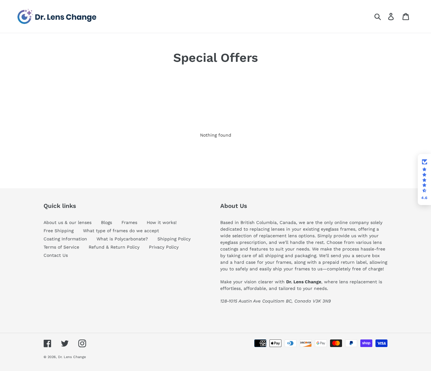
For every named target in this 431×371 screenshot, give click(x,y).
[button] (424, 179)
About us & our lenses (68, 222)
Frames (129, 222)
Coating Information (65, 238)
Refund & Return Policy (114, 247)
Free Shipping (59, 230)
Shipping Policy (174, 238)
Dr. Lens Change (72, 357)
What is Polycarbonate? (122, 238)
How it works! (162, 222)
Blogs (106, 222)
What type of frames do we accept (121, 230)
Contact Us (56, 255)
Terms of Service (61, 247)
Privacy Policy (164, 247)
